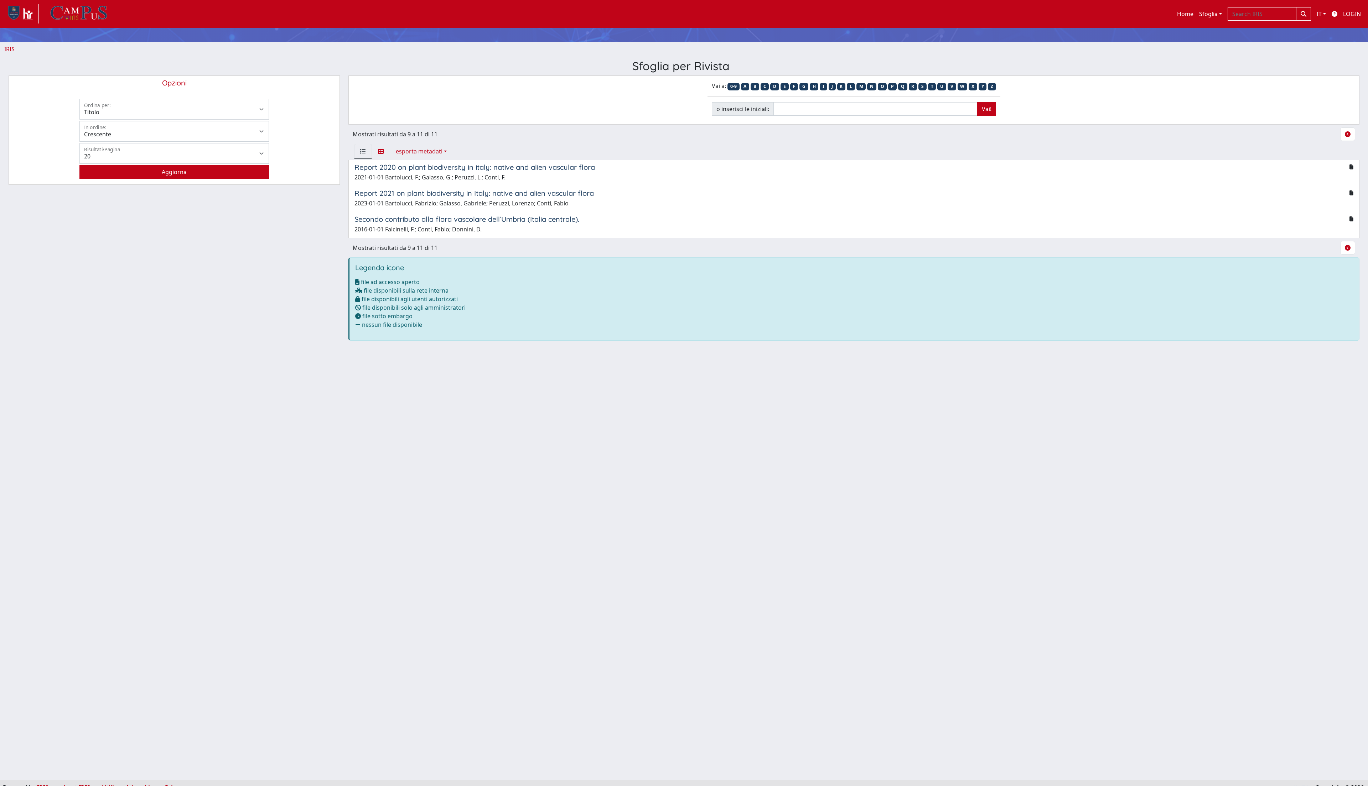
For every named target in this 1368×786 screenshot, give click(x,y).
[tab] (363, 151)
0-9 (733, 86)
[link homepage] (21, 13)
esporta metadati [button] (419, 151)
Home (1185, 14)
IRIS (9, 49)
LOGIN (1352, 14)
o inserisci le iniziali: (742, 109)
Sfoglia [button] (1208, 14)
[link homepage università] (79, 13)
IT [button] (1319, 14)
